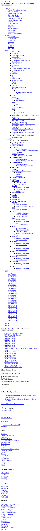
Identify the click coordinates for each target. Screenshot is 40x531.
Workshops (15, 65)
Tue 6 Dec (11, 42)
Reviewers (19, 176)
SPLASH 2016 (12, 293)
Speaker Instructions (14, 16)
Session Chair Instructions (15, 18)
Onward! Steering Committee (24, 161)
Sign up (6, 325)
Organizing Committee (18, 142)
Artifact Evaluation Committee (25, 206)
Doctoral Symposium (18, 70)
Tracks (6, 50)
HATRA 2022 (5, 488)
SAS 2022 (4, 478)
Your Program (12, 38)
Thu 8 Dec (11, 45)
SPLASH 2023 (12, 281)
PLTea (14, 82)
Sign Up (3, 529)
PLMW (14, 77)
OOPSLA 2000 (12, 320)
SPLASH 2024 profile (11, 365)
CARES (14, 85)
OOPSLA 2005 (12, 312)
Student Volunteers (17, 80)
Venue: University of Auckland (17, 10)
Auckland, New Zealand (27, 3)
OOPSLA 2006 (12, 310)
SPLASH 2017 (12, 292)
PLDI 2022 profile (9, 343)
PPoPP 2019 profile (10, 360)
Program (6, 35)
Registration (11, 27)
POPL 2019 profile (10, 352)
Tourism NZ (11, 32)
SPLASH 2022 (5, 328)
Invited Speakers (20, 220)
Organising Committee (22, 230)
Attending (7, 8)
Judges (18, 174)
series (12, 328)
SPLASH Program (13, 37)
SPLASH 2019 (12, 288)
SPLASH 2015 (12, 295)
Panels (14, 72)
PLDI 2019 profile (9, 338)
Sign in (6, 323)
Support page (4, 426)
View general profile (6, 410)
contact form (4, 421)
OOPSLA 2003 (12, 315)
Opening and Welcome (18, 55)
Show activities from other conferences (12, 404)
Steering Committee (18, 144)
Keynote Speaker (21, 228)
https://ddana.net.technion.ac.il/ (20, 381)
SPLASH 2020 (12, 287)
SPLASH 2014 (12, 297)
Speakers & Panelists (22, 189)
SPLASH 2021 (12, 285)
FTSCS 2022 (5, 487)
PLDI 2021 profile (9, 341)
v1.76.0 (18, 425)
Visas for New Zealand (15, 33)
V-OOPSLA (15, 57)
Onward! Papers (16, 63)
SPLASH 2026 (12, 276)
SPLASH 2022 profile (7, 330)
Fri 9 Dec (11, 47)
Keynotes (14, 73)
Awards (10, 22)
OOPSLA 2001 (12, 318)
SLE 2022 (4, 479)
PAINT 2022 (4, 492)
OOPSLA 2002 (12, 317)
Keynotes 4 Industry (14, 15)
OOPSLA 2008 (12, 307)
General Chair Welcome (15, 13)
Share (2, 407)
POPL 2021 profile (10, 353)
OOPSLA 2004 (12, 313)
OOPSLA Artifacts (17, 58)
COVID (10, 25)
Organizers (19, 172)
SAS (17, 104)
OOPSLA (15, 53)
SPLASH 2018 (12, 290)
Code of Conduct (13, 23)
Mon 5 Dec (11, 40)
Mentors (18, 191)
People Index (16, 199)
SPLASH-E (15, 75)
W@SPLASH (16, 78)
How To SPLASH (13, 11)
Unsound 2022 (5, 495)
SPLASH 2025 (12, 278)
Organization (8, 139)
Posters (14, 67)
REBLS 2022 (5, 493)
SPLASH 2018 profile (11, 362)
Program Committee (21, 159)
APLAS (18, 90)
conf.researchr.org (9, 425)
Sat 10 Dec (11, 48)
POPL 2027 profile (10, 358)
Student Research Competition (21, 68)
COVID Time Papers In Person (21, 60)
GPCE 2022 (4, 476)
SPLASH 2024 (12, 280)
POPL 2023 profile (10, 355)
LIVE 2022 (4, 490)
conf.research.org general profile (13, 333)
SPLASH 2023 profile (11, 363)
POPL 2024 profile (10, 357)
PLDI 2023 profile (9, 345)
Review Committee (21, 149)
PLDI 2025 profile (9, 347)
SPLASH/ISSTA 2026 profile (13, 367)
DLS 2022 (4, 474)
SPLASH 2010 (12, 303)
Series (10, 273)
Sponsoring (11, 30)
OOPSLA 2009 (12, 305)
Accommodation (13, 28)
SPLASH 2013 (12, 298)
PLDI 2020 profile (9, 340)
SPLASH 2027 (12, 275)
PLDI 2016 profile (9, 336)
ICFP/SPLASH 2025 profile (12, 335)
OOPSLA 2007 (12, 308)
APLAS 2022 (5, 473)
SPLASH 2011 (12, 302)
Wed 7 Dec (11, 43)
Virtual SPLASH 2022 (15, 20)
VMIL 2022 (4, 497)
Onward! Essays (17, 62)
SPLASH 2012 (12, 300)
